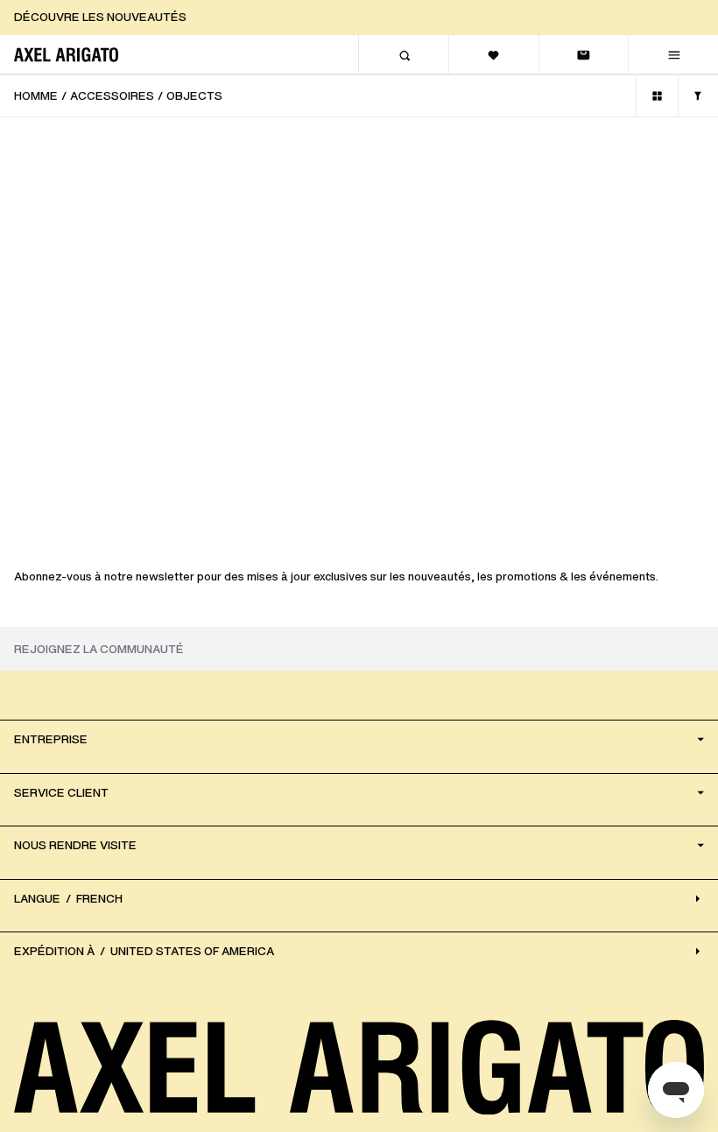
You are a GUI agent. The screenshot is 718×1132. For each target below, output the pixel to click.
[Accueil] (66, 54)
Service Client (61, 792)
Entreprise (51, 739)
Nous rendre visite (75, 845)
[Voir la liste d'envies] (493, 54)
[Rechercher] (403, 54)
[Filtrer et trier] (698, 95)
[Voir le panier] (583, 54)
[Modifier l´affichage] (657, 95)
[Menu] (673, 54)
